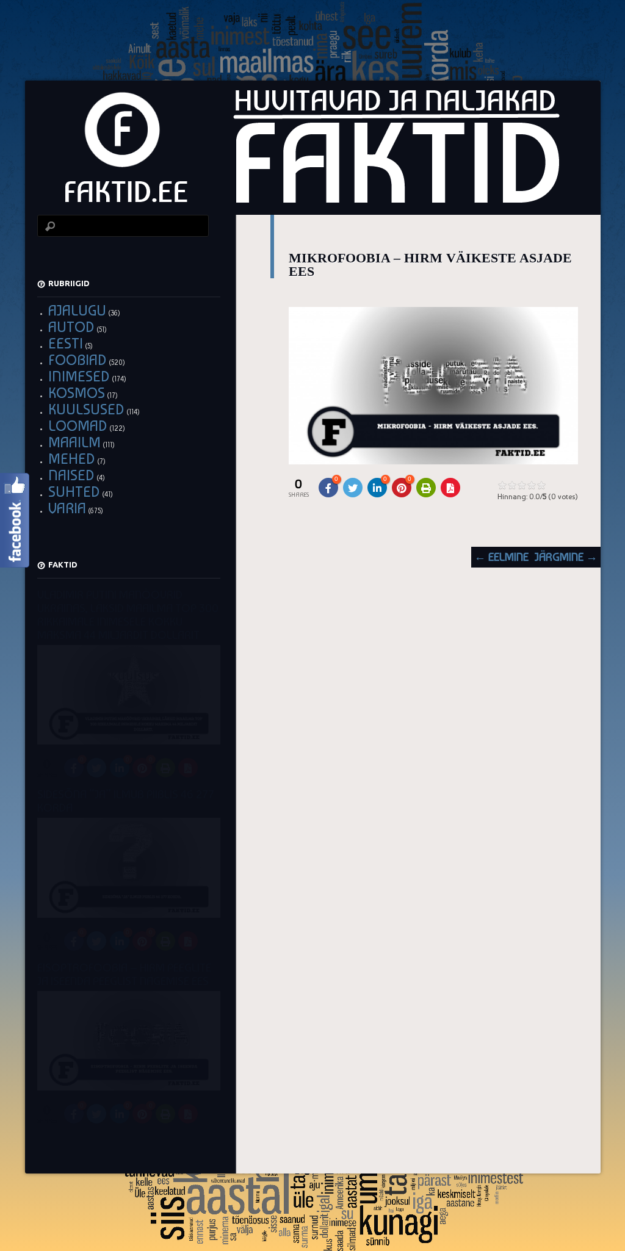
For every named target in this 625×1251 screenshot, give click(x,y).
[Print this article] (426, 487)
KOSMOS (76, 393)
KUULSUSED (86, 409)
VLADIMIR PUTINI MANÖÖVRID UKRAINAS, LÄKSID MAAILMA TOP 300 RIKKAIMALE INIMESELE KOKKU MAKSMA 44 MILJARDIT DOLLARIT (128, 615)
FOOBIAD (77, 360)
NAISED (71, 475)
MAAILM (74, 442)
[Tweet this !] (353, 487)
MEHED (71, 458)
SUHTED (74, 491)
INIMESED (79, 376)
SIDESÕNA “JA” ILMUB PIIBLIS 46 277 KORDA (125, 801)
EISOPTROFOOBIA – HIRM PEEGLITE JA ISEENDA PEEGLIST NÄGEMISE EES (124, 974)
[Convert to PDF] (450, 487)
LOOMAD (77, 425)
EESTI (65, 343)
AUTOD (71, 327)
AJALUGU (77, 310)
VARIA (67, 508)
